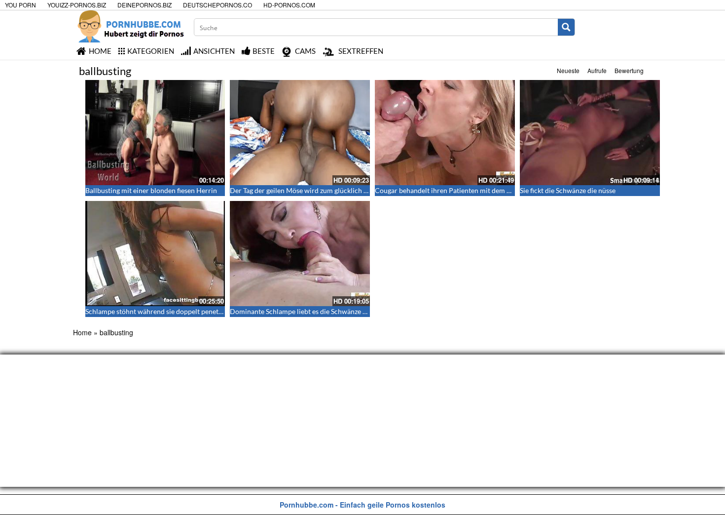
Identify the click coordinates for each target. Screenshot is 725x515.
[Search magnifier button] (566, 27)
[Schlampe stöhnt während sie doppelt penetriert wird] (155, 253)
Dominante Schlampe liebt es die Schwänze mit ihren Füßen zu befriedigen (343, 311)
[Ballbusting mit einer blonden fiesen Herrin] (155, 132)
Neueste (568, 70)
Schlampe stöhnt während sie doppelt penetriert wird (166, 311)
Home (82, 332)
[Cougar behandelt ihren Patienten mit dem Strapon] (445, 132)
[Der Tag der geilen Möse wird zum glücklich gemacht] (300, 132)
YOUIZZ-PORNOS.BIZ (76, 4)
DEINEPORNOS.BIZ (144, 4)
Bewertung (629, 70)
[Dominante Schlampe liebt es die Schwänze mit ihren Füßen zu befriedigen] (300, 253)
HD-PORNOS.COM (289, 4)
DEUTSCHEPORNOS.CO (217, 4)
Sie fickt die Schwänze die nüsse (568, 190)
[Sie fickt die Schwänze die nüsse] (590, 132)
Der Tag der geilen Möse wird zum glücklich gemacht (310, 190)
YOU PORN (20, 4)
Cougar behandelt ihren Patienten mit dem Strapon (453, 190)
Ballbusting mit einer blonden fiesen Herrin (151, 190)
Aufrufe (597, 70)
